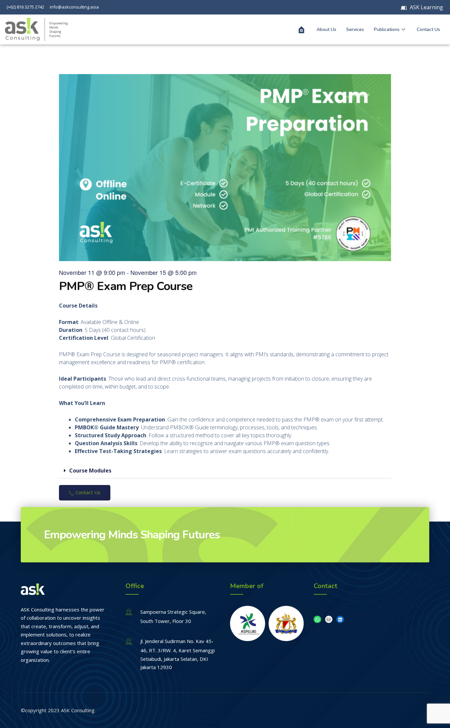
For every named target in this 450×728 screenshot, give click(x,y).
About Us (326, 29)
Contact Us (428, 29)
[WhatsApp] (317, 619)
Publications (387, 29)
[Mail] (329, 619)
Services (355, 29)
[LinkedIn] (340, 619)
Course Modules (90, 470)
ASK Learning (425, 7)
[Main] (301, 29)
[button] (225, 470)
